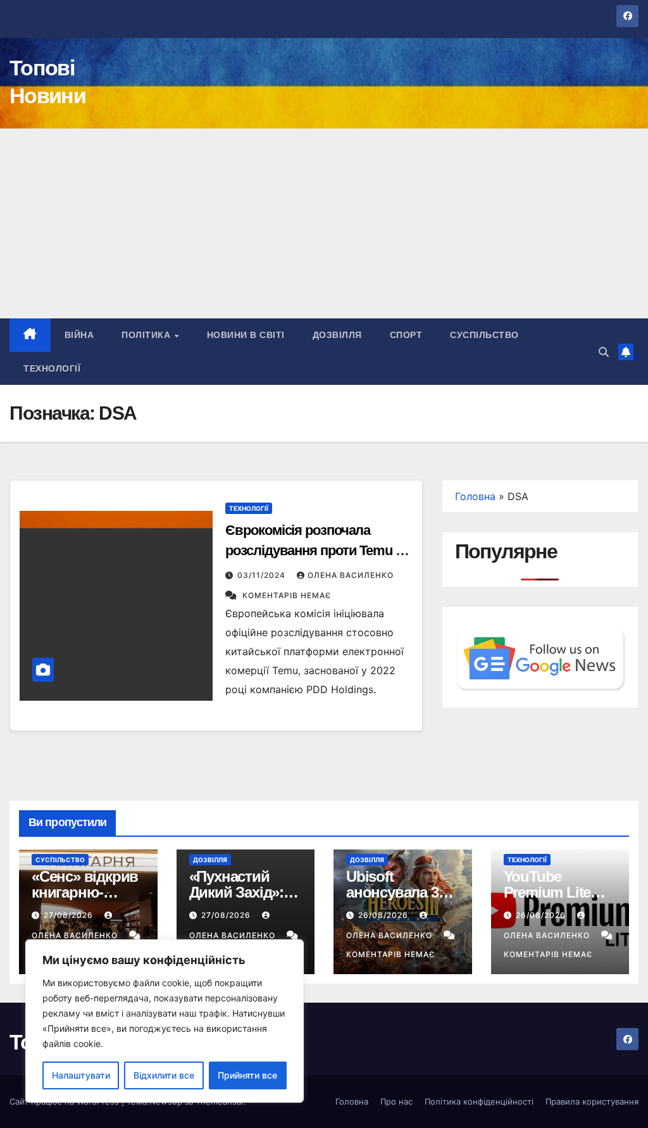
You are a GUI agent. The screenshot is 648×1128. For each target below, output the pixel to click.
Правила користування (592, 1101)
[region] (164, 1021)
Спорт (406, 335)
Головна (475, 496)
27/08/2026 (70, 915)
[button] (604, 352)
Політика (147, 335)
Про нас (396, 1101)
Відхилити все (164, 1075)
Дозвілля (337, 335)
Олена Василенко (351, 575)
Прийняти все (247, 1075)
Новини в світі (246, 335)
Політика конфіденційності (479, 1101)
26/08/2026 (384, 915)
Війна (79, 335)
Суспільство (484, 335)
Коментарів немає (286, 595)
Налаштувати (81, 1075)
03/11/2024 (262, 575)
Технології (51, 368)
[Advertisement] (324, 223)
